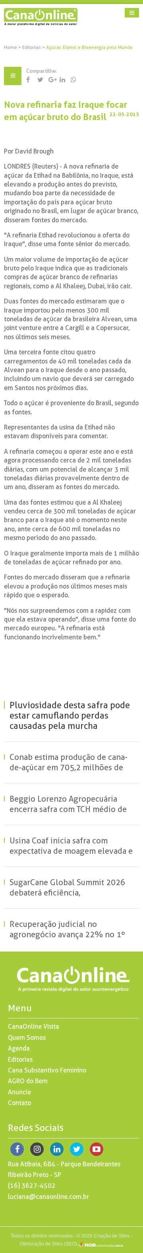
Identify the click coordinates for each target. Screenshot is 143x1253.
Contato (19, 1103)
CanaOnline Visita (33, 1026)
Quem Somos (27, 1037)
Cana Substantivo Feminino (47, 1070)
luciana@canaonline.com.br (48, 1197)
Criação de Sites (111, 1236)
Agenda (19, 1048)
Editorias (32, 47)
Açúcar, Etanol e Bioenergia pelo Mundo (89, 47)
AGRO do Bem (28, 1081)
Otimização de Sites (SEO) (48, 1244)
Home (10, 47)
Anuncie (19, 1092)
